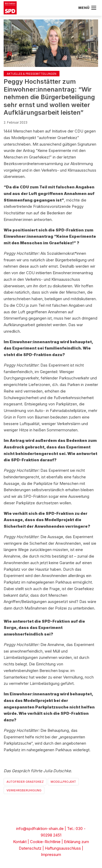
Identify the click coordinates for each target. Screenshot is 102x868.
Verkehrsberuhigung (24, 790)
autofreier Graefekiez (25, 782)
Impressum (51, 854)
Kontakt (20, 841)
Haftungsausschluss (63, 848)
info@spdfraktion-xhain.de (40, 828)
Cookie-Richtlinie (45, 841)
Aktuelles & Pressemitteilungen (31, 73)
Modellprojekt (63, 782)
